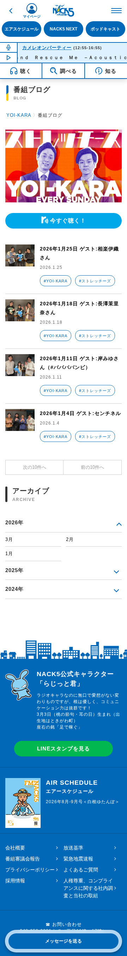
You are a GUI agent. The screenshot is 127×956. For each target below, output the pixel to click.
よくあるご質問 (81, 870)
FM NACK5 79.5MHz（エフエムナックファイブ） (63, 10)
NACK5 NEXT (63, 29)
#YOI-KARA (55, 281)
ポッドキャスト (105, 29)
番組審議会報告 (22, 859)
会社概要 (15, 848)
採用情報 (15, 880)
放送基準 (73, 848)
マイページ (32, 16)
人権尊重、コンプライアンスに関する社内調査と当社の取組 (88, 888)
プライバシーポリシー (30, 870)
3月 (9, 539)
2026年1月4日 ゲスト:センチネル (80, 413)
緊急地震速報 (78, 859)
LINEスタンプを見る (63, 748)
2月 (70, 539)
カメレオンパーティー (47, 47)
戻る (10, 10)
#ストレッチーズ (95, 281)
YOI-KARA (18, 115)
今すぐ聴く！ (68, 221)
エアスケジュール (21, 29)
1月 (9, 553)
